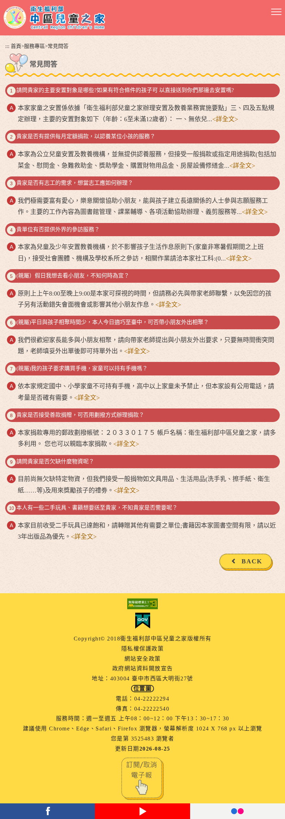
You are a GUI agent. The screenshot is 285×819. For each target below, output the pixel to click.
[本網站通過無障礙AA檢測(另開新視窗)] (142, 604)
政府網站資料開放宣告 (142, 668)
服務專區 (34, 46)
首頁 (16, 46)
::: (7, 46)
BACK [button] (252, 561)
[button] (276, 12)
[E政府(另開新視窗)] (142, 620)
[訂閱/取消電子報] (142, 778)
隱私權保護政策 (142, 649)
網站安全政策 (142, 659)
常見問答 (58, 46)
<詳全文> (225, 119)
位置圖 (142, 689)
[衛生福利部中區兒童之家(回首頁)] (54, 18)
